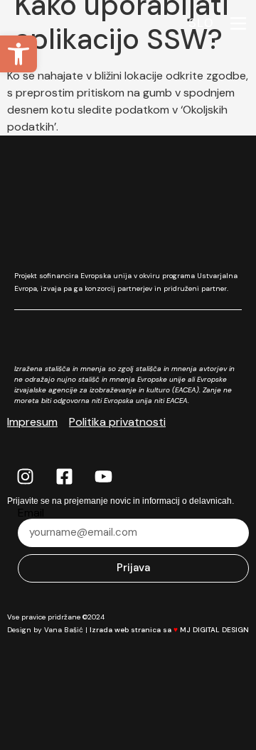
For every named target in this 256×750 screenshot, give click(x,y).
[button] (18, 53)
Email (31, 513)
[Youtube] (103, 477)
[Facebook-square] (64, 477)
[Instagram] (25, 477)
